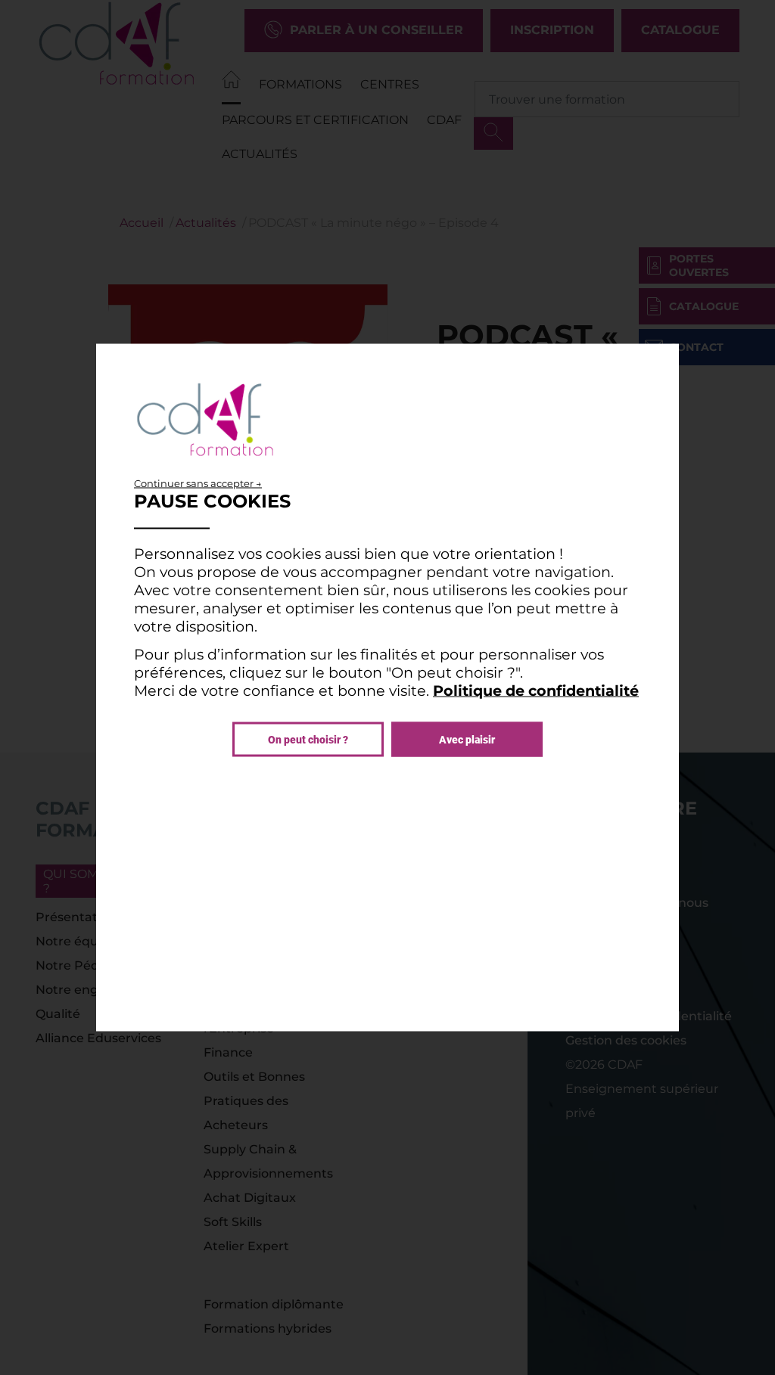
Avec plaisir (467, 740)
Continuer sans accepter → (198, 483)
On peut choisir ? (308, 740)
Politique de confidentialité (536, 690)
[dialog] (387, 688)
